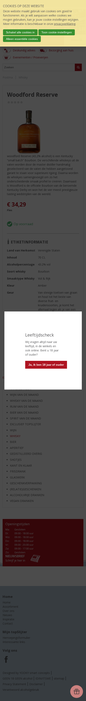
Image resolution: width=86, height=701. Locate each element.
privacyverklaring (64, 24)
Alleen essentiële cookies (22, 39)
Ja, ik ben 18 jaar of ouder (46, 364)
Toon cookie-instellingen (56, 32)
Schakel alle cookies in (20, 32)
